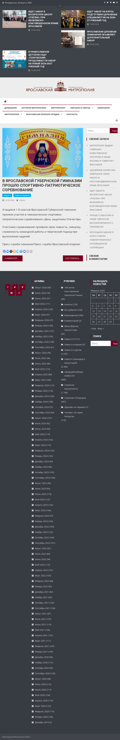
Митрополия (12, 114)
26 (93, 321)
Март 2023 (40, 510)
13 (99, 311)
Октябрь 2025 (42, 341)
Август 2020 (41, 678)
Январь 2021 (41, 651)
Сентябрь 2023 (42, 477)
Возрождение (71, 315)
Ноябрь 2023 (41, 466)
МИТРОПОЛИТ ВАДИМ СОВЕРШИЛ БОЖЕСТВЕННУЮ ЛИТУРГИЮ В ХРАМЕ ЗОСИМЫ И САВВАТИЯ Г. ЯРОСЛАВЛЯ (102, 155)
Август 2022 (41, 548)
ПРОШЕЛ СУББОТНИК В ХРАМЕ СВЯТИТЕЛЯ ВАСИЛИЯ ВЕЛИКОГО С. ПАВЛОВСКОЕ (102, 221)
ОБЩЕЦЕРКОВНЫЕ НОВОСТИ (73, 374)
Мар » (101, 328)
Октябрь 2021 (42, 602)
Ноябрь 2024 (41, 401)
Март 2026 (40, 314)
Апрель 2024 (41, 439)
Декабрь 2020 (42, 657)
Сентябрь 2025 (42, 347)
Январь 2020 (41, 716)
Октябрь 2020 (42, 668)
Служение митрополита (71, 387)
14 (105, 311)
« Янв (93, 328)
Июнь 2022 (40, 559)
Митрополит (58, 107)
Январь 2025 (41, 390)
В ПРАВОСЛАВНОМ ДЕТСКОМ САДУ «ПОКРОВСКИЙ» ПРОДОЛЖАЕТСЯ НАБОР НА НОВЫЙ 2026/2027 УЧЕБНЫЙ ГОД (42, 59)
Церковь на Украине (74, 407)
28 (105, 321)
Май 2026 (40, 303)
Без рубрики (70, 309)
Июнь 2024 (40, 428)
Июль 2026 (40, 293)
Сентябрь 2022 (42, 543)
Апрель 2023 (41, 505)
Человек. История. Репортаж (73, 414)
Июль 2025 (40, 358)
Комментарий (71, 320)
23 (116, 316)
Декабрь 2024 (42, 396)
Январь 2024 (41, 456)
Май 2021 (40, 630)
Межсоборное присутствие (71, 328)
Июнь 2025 (40, 363)
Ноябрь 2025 (41, 336)
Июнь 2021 (40, 624)
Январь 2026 (41, 325)
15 (110, 311)
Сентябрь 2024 (42, 412)
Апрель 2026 (41, 309)
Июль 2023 (40, 488)
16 (116, 311)
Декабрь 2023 (42, 461)
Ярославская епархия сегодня (42, 114)
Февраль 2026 (42, 320)
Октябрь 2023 (42, 472)
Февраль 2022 (42, 581)
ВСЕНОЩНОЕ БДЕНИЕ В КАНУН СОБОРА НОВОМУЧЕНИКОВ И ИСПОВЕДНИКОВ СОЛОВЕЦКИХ (102, 240)
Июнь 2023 (40, 494)
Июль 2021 (40, 619)
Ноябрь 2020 (41, 662)
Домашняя (11, 107)
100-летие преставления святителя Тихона (73, 291)
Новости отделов (22, 195)
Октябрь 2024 (42, 407)
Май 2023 (40, 499)
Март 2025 (40, 380)
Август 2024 (41, 418)
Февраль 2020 (42, 711)
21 (105, 316)
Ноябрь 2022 (41, 532)
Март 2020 (40, 706)
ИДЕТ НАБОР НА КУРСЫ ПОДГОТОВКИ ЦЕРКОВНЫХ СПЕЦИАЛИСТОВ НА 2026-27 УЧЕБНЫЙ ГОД (102, 16)
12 (93, 311)
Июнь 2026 (40, 298)
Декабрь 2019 (42, 722)
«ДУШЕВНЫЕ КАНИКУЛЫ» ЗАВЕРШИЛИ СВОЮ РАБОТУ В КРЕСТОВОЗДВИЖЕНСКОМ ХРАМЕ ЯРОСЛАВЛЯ (103, 178)
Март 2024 (40, 445)
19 (93, 316)
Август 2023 (41, 483)
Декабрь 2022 (42, 526)
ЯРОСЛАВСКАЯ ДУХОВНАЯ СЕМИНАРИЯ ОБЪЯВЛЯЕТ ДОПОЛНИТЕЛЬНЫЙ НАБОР (101, 36)
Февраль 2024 (42, 450)
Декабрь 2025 (42, 331)
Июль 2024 (40, 423)
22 (110, 316)
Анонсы (68, 304)
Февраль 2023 (42, 515)
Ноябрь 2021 (41, 597)
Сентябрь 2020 (42, 673)
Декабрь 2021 (42, 591)
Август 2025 (41, 352)
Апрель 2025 (41, 374)
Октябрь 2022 (42, 537)
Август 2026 (41, 287)
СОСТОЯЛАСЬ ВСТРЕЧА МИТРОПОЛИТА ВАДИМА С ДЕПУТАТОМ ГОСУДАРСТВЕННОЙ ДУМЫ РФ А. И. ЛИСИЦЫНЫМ (74, 258)
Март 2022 (40, 575)
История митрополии (34, 107)
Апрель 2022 (41, 570)
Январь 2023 (41, 521)
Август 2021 (41, 613)
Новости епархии (73, 344)
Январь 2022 (41, 586)
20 (99, 316)
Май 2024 (40, 434)
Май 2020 (40, 695)
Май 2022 (40, 564)
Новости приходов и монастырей (74, 361)
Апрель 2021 (41, 635)
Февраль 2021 (42, 646)
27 (99, 321)
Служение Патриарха (75, 397)
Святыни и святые (80, 107)
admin (22, 200)
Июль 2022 (40, 553)
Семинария (103, 107)
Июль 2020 (40, 684)
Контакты (71, 114)
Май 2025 (40, 369)
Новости (7, 195)
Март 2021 (40, 640)
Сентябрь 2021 (42, 608)
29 (110, 321)
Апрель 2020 (41, 700)
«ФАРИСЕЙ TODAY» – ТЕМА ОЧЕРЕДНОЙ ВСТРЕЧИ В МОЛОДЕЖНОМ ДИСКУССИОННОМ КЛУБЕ (14, 258)
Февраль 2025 (42, 385)
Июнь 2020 (40, 689)
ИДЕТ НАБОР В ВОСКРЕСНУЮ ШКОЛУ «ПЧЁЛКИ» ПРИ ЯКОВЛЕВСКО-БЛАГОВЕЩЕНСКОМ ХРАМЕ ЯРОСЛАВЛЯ (43, 19)
